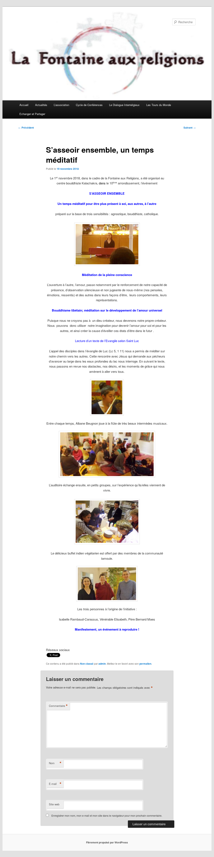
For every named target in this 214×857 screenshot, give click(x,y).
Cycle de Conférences (89, 105)
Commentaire (58, 705)
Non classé (86, 663)
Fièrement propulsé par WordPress (107, 842)
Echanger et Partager (32, 114)
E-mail (55, 783)
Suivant (189, 127)
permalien (145, 663)
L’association (61, 105)
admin (102, 663)
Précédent (26, 127)
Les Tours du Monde (158, 105)
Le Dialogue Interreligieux (124, 105)
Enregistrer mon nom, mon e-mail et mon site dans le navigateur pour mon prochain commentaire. (106, 815)
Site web (54, 804)
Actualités (41, 105)
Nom (55, 763)
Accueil (23, 105)
